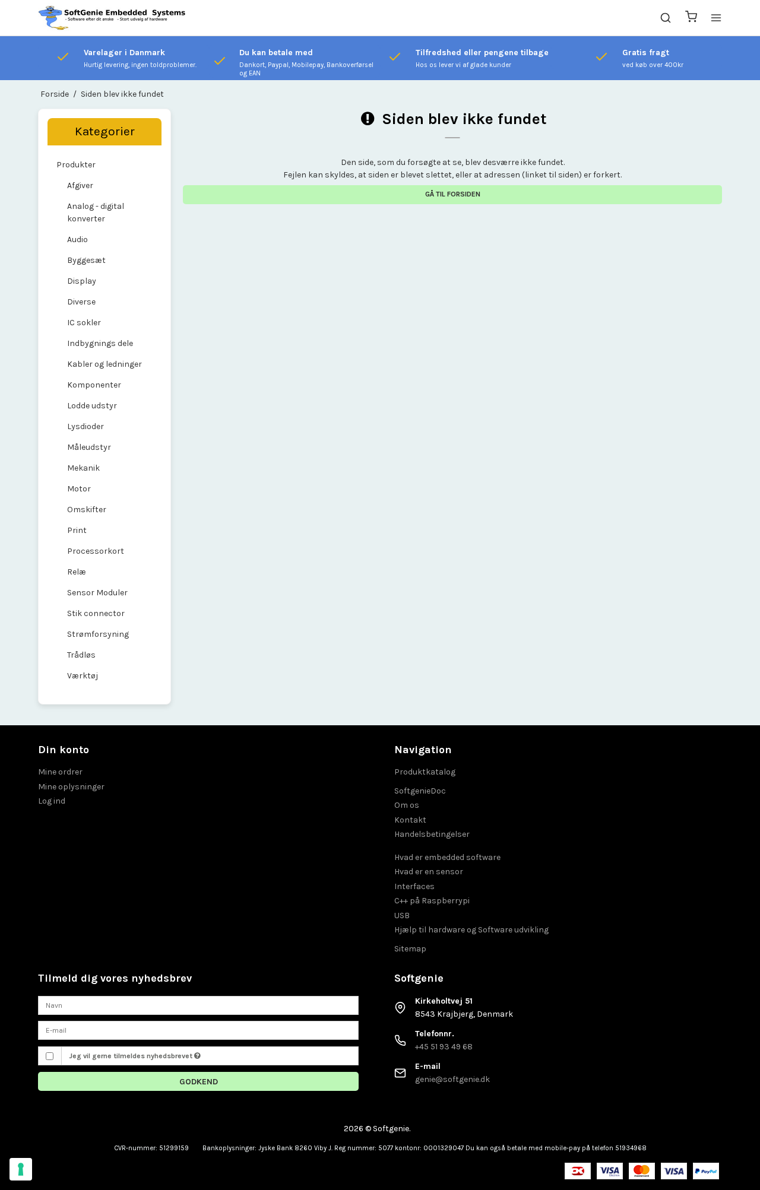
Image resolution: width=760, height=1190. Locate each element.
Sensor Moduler (97, 593)
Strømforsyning (98, 634)
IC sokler (84, 323)
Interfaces (414, 886)
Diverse (81, 302)
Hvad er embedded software (447, 857)
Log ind (51, 801)
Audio (77, 239)
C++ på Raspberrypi (432, 901)
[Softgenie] (112, 18)
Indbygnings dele (100, 343)
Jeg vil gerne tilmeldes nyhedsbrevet (131, 1056)
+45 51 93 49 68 (444, 1047)
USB (402, 915)
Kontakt (410, 820)
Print (77, 530)
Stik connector (96, 613)
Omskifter (86, 509)
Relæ (76, 572)
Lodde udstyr (92, 406)
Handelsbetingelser (432, 834)
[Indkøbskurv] (691, 18)
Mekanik (83, 468)
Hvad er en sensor (428, 872)
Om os (406, 805)
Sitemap (410, 949)
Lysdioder (85, 426)
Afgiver (80, 185)
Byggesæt (86, 260)
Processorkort (95, 551)
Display (81, 281)
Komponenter (94, 385)
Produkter (76, 165)
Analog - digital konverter (95, 212)
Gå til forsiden (452, 194)
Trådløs (81, 655)
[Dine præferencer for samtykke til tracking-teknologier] (21, 1169)
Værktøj (82, 676)
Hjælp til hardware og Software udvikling (471, 930)
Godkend (198, 1082)
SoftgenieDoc (420, 791)
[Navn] (198, 1004)
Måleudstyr (89, 447)
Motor (79, 489)
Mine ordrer (60, 772)
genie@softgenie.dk (452, 1079)
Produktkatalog (424, 772)
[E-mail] (198, 1030)
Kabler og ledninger (104, 364)
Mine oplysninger (71, 787)
